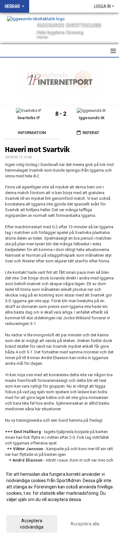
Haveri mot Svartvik (37, 149)
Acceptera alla (84, 523)
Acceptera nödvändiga (31, 524)
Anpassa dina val (23, 507)
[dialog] (59, 500)
